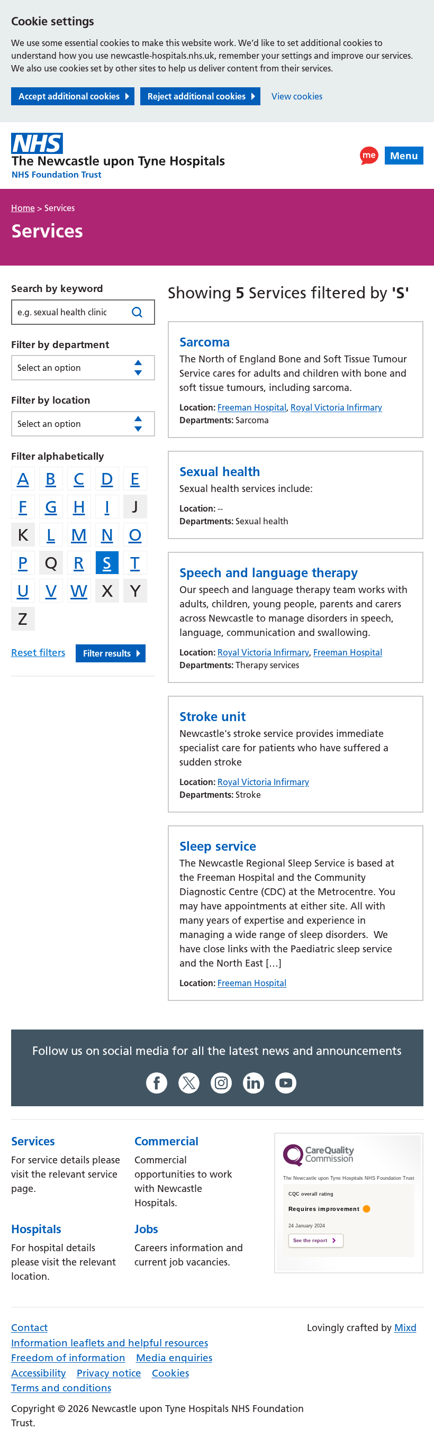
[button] (369, 156)
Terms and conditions (61, 1388)
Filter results (107, 653)
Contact (29, 1328)
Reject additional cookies (197, 96)
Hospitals (36, 1229)
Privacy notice (109, 1373)
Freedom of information (68, 1358)
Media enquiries (174, 1358)
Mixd (405, 1328)
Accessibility (38, 1373)
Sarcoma (204, 342)
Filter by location (51, 400)
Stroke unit (212, 716)
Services (33, 1141)
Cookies (170, 1373)
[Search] (136, 311)
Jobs (146, 1229)
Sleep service (217, 846)
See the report (310, 1240)
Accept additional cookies (69, 96)
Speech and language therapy (268, 572)
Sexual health (219, 471)
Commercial (166, 1141)
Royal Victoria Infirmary (336, 407)
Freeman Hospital (252, 407)
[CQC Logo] (318, 1164)
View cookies (297, 96)
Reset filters (38, 652)
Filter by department (60, 345)
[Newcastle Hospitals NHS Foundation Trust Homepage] (118, 155)
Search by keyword (57, 289)
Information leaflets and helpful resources (109, 1343)
